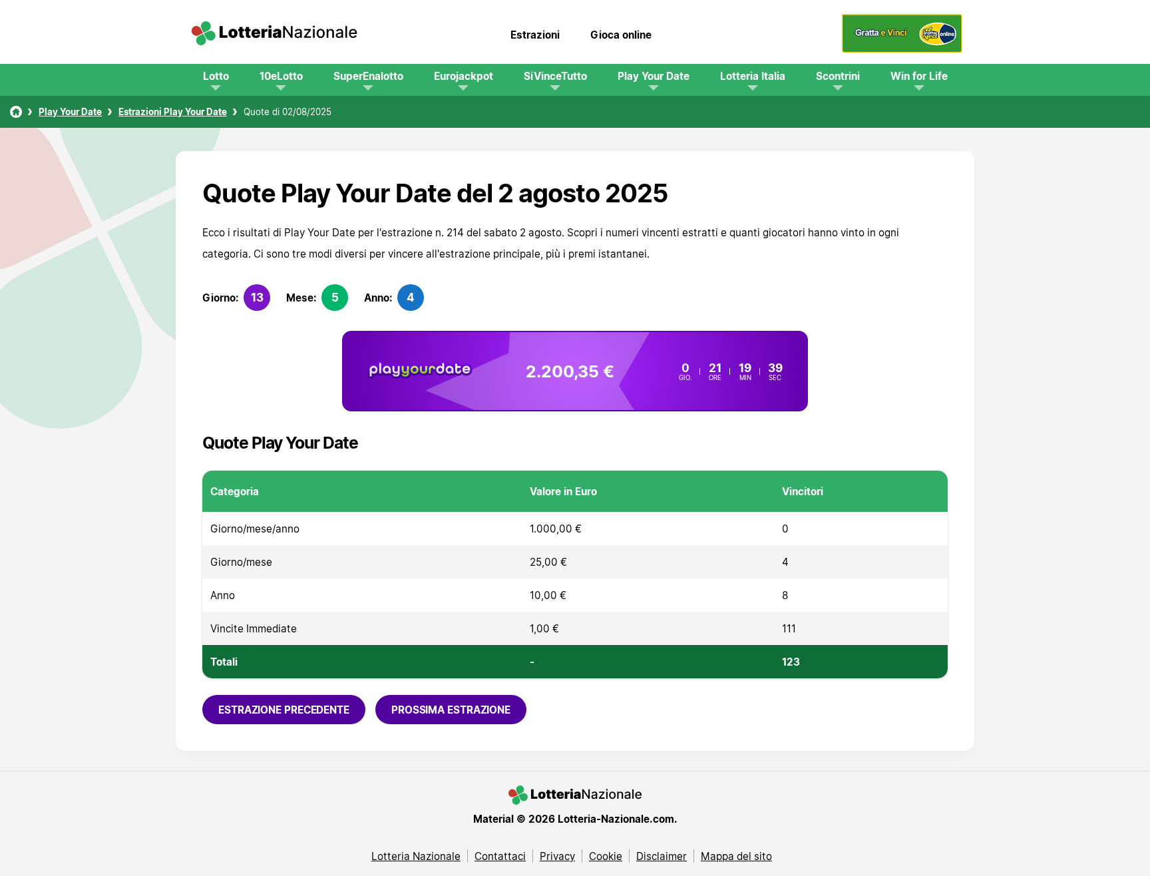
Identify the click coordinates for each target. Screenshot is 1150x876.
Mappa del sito (736, 856)
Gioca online (621, 34)
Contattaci (500, 856)
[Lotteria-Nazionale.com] (274, 34)
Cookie (605, 856)
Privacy (557, 856)
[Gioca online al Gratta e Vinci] (902, 49)
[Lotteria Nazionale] (16, 112)
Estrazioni (535, 34)
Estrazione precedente (283, 709)
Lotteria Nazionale (416, 856)
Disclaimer (661, 856)
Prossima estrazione (450, 709)
